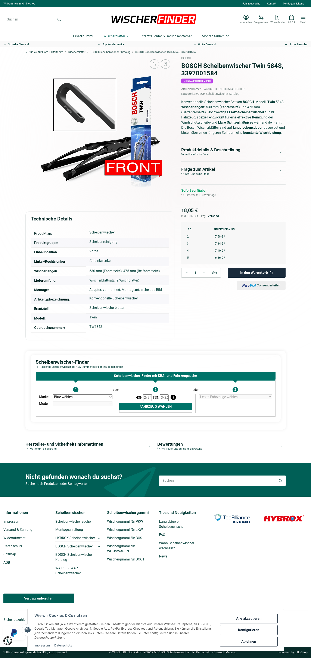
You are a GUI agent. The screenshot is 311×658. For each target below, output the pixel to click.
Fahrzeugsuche (251, 3)
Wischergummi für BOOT (126, 559)
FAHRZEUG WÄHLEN (156, 406)
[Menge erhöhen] (204, 272)
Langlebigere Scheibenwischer (171, 524)
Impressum (42, 645)
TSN (156, 397)
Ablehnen (248, 641)
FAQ (162, 535)
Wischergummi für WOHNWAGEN (121, 548)
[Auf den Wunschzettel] (165, 64)
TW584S (95, 327)
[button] (246, 19)
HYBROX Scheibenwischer (75, 538)
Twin (93, 317)
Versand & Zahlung (17, 530)
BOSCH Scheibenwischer (74, 546)
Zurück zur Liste (38, 52)
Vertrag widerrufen (38, 598)
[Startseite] (154, 19)
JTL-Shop (301, 652)
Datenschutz (63, 645)
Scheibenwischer (102, 232)
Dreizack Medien (224, 652)
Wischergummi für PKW (125, 521)
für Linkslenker (100, 261)
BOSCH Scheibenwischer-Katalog (217, 93)
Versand (213, 216)
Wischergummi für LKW (125, 530)
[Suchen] (59, 19)
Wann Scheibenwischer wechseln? (176, 545)
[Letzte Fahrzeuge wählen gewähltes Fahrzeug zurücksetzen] (235, 397)
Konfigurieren (248, 630)
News (163, 556)
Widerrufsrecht (14, 538)
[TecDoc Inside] (232, 518)
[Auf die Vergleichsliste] (154, 64)
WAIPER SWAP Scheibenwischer (68, 570)
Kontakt (271, 3)
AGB (6, 562)
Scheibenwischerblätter (106, 308)
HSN (139, 397)
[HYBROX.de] (284, 518)
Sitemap (9, 554)
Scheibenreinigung (103, 242)
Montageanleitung (293, 3)
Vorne (93, 251)
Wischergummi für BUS (124, 538)
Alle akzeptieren (248, 618)
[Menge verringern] (186, 272)
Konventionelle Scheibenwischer (113, 298)
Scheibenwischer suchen (74, 521)
